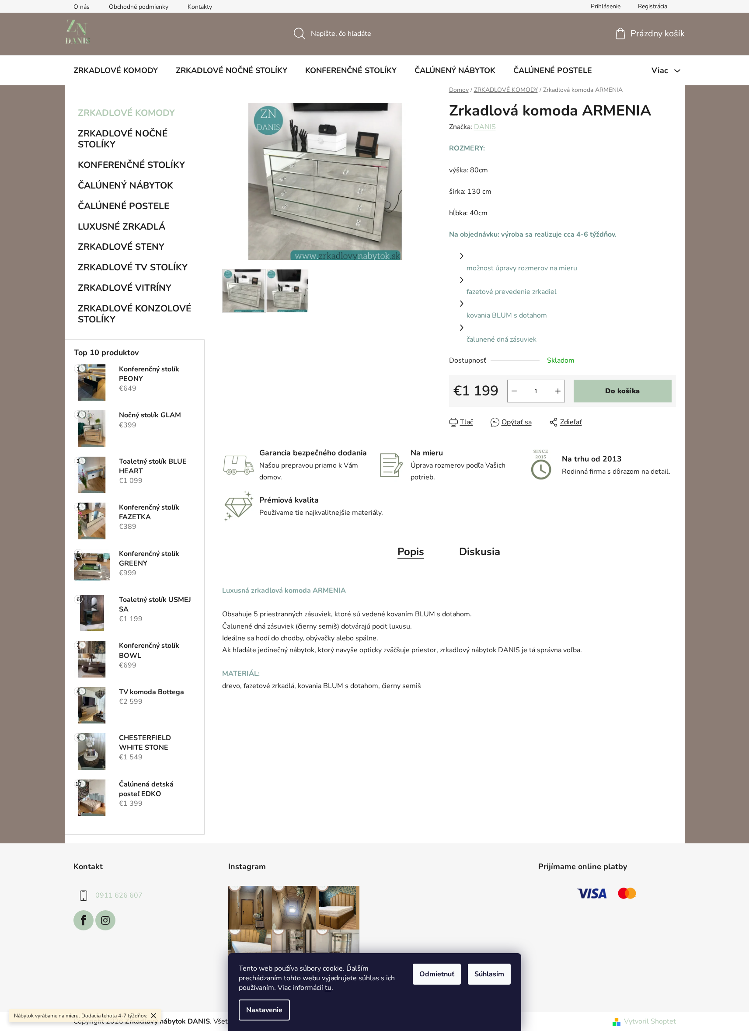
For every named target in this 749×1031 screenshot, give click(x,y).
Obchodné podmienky (138, 7)
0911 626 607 (119, 895)
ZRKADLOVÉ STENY (121, 247)
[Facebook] (83, 920)
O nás (81, 7)
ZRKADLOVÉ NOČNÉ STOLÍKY (122, 138)
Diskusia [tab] (479, 552)
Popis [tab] (410, 552)
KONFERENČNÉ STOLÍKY (131, 165)
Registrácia (652, 6)
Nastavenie (264, 1010)
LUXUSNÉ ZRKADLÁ (121, 226)
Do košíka (622, 391)
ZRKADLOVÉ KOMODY (126, 113)
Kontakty (200, 7)
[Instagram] (105, 920)
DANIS (485, 127)
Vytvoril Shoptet (650, 1021)
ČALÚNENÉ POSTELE (123, 206)
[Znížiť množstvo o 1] (514, 391)
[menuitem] (116, 70)
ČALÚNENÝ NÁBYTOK (125, 185)
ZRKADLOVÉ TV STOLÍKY (133, 267)
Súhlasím (489, 974)
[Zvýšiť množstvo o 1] (557, 391)
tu (328, 988)
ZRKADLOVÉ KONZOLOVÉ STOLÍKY (134, 313)
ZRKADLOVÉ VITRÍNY (124, 288)
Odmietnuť (436, 974)
